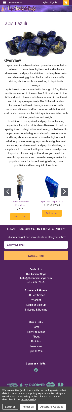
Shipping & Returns (36, 309)
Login (44, 2)
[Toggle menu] (4, 4)
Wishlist (36, 300)
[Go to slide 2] (64, 192)
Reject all (28, 407)
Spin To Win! (36, 351)
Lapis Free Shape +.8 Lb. (52, 201)
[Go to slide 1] (7, 192)
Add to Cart (20, 216)
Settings (10, 407)
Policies (36, 341)
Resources (36, 346)
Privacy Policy (28, 399)
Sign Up (53, 2)
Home (36, 327)
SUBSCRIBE (36, 255)
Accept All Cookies (51, 407)
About (36, 336)
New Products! (36, 331)
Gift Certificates (36, 295)
